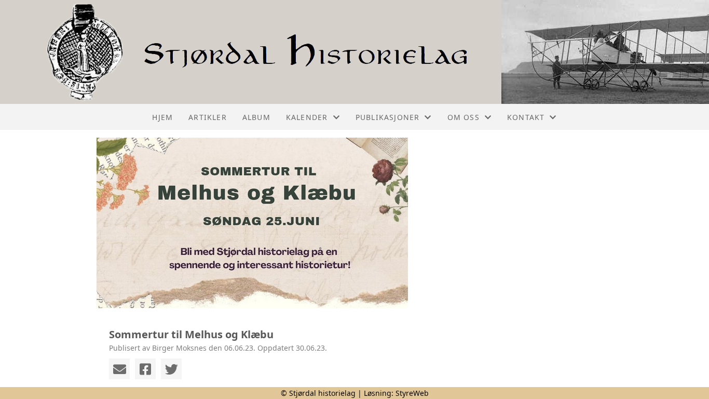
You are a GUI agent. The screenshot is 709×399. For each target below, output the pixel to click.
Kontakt (525, 117)
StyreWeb (412, 393)
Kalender (307, 117)
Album (256, 117)
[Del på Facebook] (145, 368)
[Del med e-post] (119, 368)
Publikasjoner (388, 117)
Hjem (162, 117)
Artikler (207, 117)
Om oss (463, 117)
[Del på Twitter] (171, 368)
